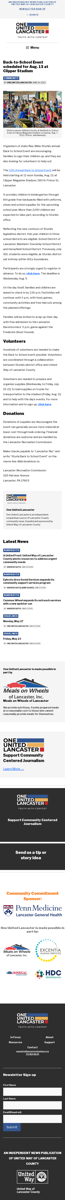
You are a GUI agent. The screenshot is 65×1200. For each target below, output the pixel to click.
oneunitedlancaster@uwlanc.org (32, 1051)
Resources (15, 1042)
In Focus (15, 1037)
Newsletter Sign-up (32, 9)
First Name (9, 1085)
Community (11, 78)
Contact (32, 1047)
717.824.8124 (32, 1054)
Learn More (13, 769)
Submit (11, 1127)
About (49, 1037)
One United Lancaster (19, 82)
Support (49, 1042)
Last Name (9, 1098)
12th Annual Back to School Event (30, 170)
